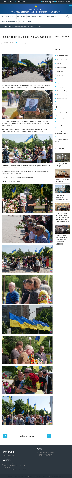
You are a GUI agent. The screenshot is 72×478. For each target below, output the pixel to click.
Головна (5, 16)
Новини (13, 16)
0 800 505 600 (21, 2)
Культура (60, 71)
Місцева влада (22, 43)
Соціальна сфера (62, 59)
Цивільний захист (26, 21)
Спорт (59, 79)
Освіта (59, 63)
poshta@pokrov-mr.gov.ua (63, 2)
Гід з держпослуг (62, 98)
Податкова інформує (63, 95)
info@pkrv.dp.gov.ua (48, 2)
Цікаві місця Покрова (63, 91)
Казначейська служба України (61, 114)
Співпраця (60, 87)
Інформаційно (61, 119)
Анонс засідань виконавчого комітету (61, 132)
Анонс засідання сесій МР (62, 125)
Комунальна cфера (62, 55)
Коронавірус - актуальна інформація (62, 106)
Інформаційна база (51, 16)
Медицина (60, 75)
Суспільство (60, 83)
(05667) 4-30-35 (9, 456)
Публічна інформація (10, 21)
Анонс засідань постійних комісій (62, 140)
